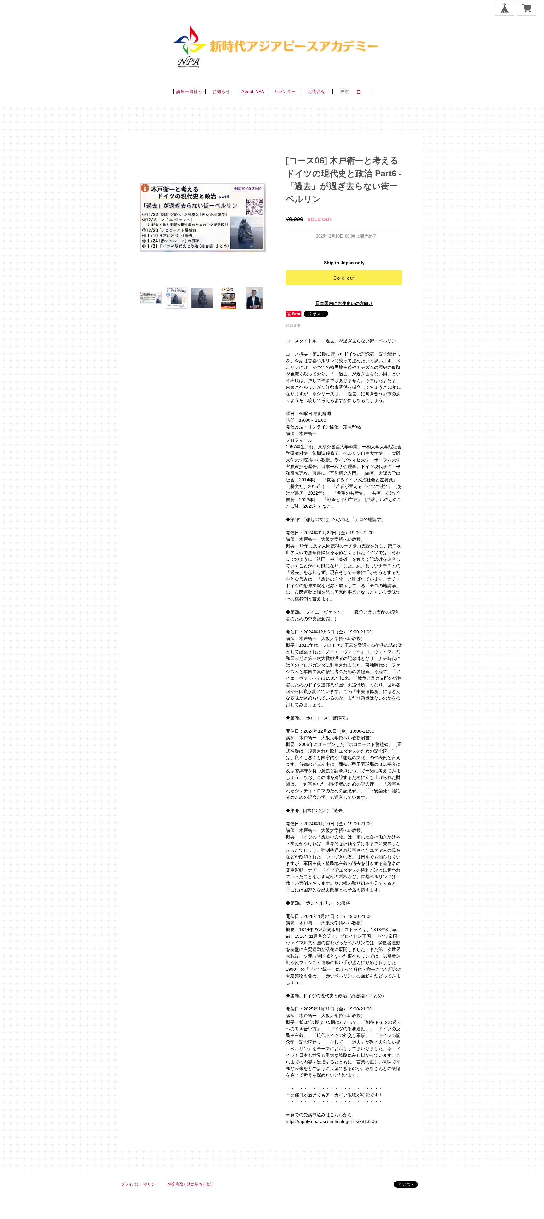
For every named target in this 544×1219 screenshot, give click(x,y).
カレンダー (285, 91)
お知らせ (221, 91)
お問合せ (317, 91)
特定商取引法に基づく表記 (190, 1184)
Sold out (344, 277)
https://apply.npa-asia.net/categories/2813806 (331, 1121)
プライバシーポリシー (140, 1184)
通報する (293, 325)
